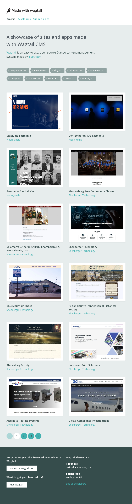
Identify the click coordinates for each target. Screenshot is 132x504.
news (70, 78)
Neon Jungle (13, 139)
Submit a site (41, 19)
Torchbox (35, 57)
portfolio (34, 78)
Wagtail (11, 52)
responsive (18, 70)
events (52, 78)
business (40, 70)
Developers (24, 19)
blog (57, 70)
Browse (11, 19)
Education (76, 70)
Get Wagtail (16, 484)
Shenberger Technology (82, 195)
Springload (73, 473)
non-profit (96, 70)
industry (87, 78)
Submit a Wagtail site (22, 468)
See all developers (76, 483)
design (15, 78)
